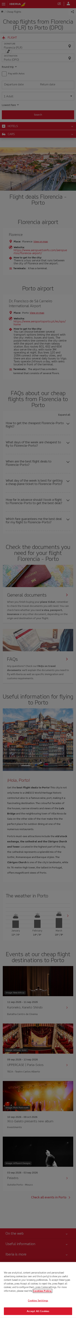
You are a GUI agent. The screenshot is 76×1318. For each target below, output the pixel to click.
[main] (38, 1290)
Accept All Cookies (38, 1311)
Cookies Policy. (42, 1290)
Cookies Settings (38, 1300)
